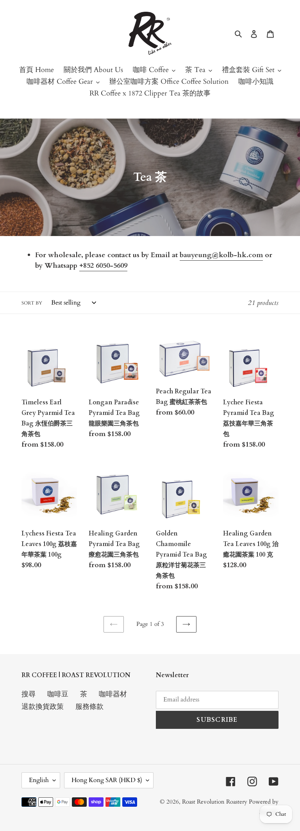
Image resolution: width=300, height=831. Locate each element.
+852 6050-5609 (103, 265)
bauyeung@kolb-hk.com (221, 255)
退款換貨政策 (42, 707)
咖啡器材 (113, 694)
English (39, 780)
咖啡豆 (57, 694)
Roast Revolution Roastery (215, 802)
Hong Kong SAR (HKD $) (106, 780)
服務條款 (89, 707)
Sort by (31, 303)
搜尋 (28, 694)
